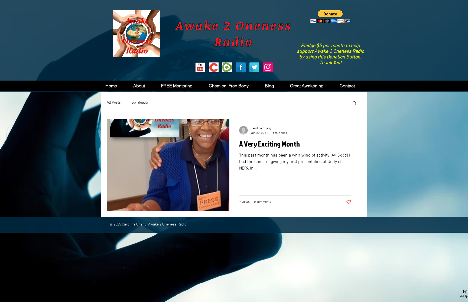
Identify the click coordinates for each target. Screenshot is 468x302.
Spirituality (140, 102)
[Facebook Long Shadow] (241, 67)
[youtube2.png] (200, 67)
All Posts (114, 102)
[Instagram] (268, 67)
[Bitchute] (214, 67)
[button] (330, 16)
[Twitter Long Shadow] (254, 67)
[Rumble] (227, 67)
